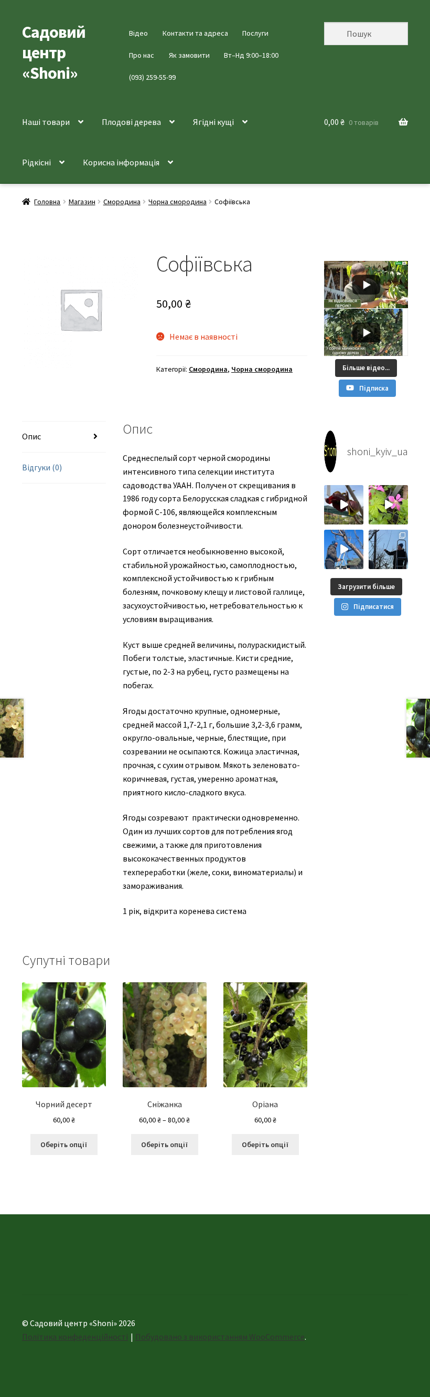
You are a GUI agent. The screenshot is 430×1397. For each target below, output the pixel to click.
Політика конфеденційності (75, 1336)
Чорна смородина (177, 201)
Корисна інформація (121, 162)
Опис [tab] (31, 436)
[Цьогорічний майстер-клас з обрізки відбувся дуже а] (388, 549)
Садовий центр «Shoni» (53, 52)
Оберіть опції (63, 1144)
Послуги (255, 33)
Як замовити (189, 55)
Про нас (141, 55)
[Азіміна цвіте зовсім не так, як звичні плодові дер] (343, 504)
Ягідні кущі (213, 122)
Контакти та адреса (195, 33)
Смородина (122, 201)
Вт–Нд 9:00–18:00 (251, 55)
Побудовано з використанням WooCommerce (220, 1336)
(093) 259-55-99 (152, 77)
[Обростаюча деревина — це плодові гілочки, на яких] (343, 549)
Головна (47, 201)
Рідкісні (36, 162)
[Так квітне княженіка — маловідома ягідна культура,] (388, 504)
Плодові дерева (131, 122)
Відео (138, 33)
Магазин (82, 201)
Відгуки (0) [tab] (42, 467)
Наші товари (46, 122)
